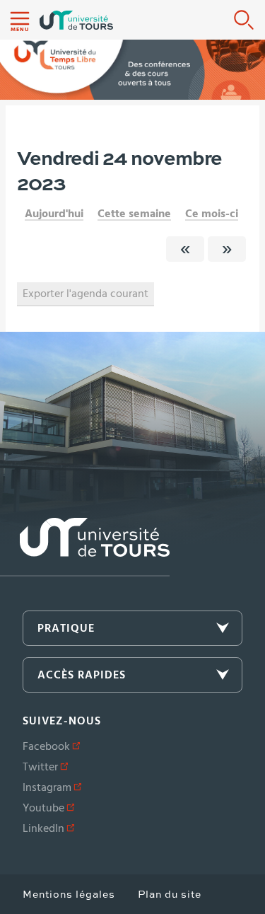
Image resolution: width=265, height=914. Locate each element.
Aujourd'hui (54, 213)
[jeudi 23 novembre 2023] (185, 249)
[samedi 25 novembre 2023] (227, 249)
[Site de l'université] (85, 547)
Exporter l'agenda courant (85, 293)
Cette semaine (134, 213)
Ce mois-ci (211, 213)
